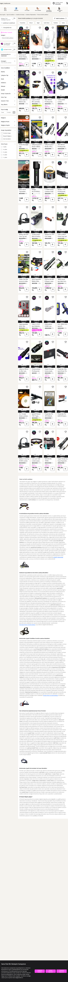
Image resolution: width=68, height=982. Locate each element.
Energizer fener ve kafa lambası (27, 624)
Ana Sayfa (2, 14)
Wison (31, 23)
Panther (56, 23)
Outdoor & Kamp (20, 14)
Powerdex (22, 23)
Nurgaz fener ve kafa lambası (50, 695)
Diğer (38, 23)
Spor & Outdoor (11, 14)
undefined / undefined (9, 23)
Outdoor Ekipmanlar (31, 14)
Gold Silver (46, 23)
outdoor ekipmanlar (58, 557)
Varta (63, 23)
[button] (24, 50)
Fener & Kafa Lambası (42, 14)
